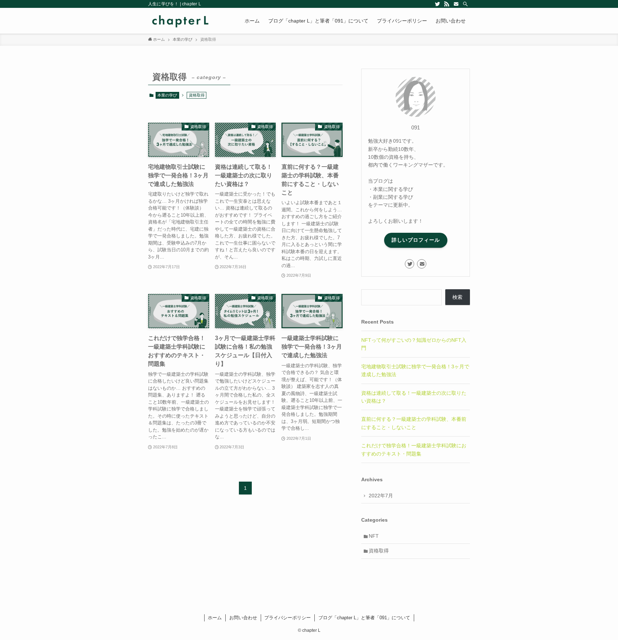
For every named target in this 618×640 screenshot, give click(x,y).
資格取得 (379, 550)
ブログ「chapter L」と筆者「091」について (364, 617)
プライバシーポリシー (287, 617)
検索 (457, 297)
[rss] (446, 4)
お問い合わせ (243, 617)
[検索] (465, 4)
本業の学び (167, 95)
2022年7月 (381, 495)
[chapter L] (180, 21)
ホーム (215, 617)
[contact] (456, 4)
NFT (374, 536)
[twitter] (437, 4)
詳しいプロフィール (416, 240)
